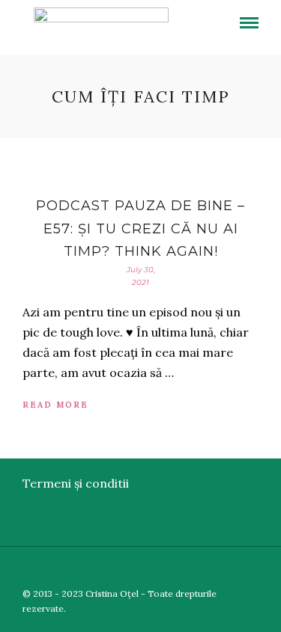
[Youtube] (232, 569)
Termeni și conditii (75, 483)
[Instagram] (271, 569)
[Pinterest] (252, 569)
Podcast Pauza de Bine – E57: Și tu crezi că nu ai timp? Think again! (140, 228)
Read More (55, 404)
